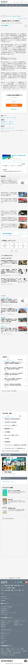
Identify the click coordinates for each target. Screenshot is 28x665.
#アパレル (12, 481)
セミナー (3, 587)
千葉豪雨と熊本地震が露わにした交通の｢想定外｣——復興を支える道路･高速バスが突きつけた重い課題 (9, 320)
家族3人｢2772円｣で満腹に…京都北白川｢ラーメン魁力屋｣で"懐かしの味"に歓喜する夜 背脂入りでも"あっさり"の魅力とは (9, 200)
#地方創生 (7, 481)
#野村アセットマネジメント (6, 128)
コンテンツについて (5, 634)
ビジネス (3, 590)
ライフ (3, 16)
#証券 (10, 121)
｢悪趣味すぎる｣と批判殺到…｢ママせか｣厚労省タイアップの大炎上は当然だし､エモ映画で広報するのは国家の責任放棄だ (9, 182)
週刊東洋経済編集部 (4, 25)
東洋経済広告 (3, 624)
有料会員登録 (14, 105)
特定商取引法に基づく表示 (6, 652)
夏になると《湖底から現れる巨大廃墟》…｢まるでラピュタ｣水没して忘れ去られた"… (13, 385)
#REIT (2, 117)
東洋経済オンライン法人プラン (7, 620)
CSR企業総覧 (7, 431)
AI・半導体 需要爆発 (7, 472)
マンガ (24, 5)
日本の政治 (7, 438)
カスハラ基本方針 (4, 654)
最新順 (6, 5)
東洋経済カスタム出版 (18, 624)
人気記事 (4, 357)
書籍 (13, 587)
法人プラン (3, 638)
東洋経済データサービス (5, 622)
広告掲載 (22, 649)
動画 (21, 5)
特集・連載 (11, 5)
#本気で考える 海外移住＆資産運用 (14, 16)
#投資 (13, 117)
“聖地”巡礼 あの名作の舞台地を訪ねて (12, 418)
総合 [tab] (8, 359)
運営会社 (2, 649)
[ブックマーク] (25, 25)
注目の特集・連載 (6, 454)
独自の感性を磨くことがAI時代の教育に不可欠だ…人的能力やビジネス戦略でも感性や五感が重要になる (9, 194)
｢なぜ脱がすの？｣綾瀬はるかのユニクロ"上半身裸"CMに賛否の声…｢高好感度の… (13, 363)
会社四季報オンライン (5, 608)
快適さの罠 (10, 499)
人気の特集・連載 (6, 413)
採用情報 (7, 649)
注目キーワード (5, 478)
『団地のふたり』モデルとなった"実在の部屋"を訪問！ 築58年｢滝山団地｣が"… (13, 374)
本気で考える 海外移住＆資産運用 (18, 156)
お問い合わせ (11, 654)
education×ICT (4, 596)
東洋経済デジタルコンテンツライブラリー (9, 612)
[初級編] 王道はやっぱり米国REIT (11, 20)
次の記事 (24, 18)
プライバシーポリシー (17, 650)
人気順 (16, 5)
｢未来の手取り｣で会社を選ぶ (10, 422)
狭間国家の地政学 (11, 508)
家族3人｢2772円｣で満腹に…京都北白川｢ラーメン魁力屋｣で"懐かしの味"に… (13, 379)
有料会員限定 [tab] (20, 359)
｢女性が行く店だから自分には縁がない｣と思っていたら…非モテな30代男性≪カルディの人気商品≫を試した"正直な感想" (9, 226)
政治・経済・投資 (9, 590)
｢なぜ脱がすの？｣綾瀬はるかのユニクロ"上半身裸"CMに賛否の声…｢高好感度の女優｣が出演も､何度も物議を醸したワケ (9, 219)
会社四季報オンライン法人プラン (20, 620)
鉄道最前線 (3, 600)
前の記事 (20, 18)
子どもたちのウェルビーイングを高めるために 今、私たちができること (15, 448)
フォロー (11, 25)
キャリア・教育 (17, 590)
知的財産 (24, 650)
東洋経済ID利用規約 (16, 652)
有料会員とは (14, 109)
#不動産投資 (3, 121)
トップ (2, 5)
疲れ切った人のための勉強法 (14, 490)
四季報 (8, 587)
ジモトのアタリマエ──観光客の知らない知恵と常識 (15, 445)
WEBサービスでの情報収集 (6, 650)
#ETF (8, 117)
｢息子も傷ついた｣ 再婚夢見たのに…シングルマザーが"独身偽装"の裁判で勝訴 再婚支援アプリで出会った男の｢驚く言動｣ (9, 310)
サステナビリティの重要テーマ (11, 425)
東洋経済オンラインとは (5, 633)
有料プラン (3, 636)
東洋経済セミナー (17, 622)
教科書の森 (3, 626)
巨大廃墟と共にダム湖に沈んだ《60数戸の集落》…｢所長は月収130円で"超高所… (14, 368)
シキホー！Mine (4, 614)
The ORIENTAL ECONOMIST (6, 606)
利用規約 (2, 642)
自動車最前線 (7, 441)
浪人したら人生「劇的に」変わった (12, 435)
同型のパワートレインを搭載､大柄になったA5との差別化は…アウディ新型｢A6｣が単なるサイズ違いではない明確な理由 (9, 213)
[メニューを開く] (26, 2)
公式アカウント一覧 (15, 649)
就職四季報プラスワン (9, 428)
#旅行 (3, 481)
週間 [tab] (20, 416)
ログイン (14, 101)
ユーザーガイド (4, 640)
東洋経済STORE (4, 610)
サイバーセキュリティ (5, 598)
